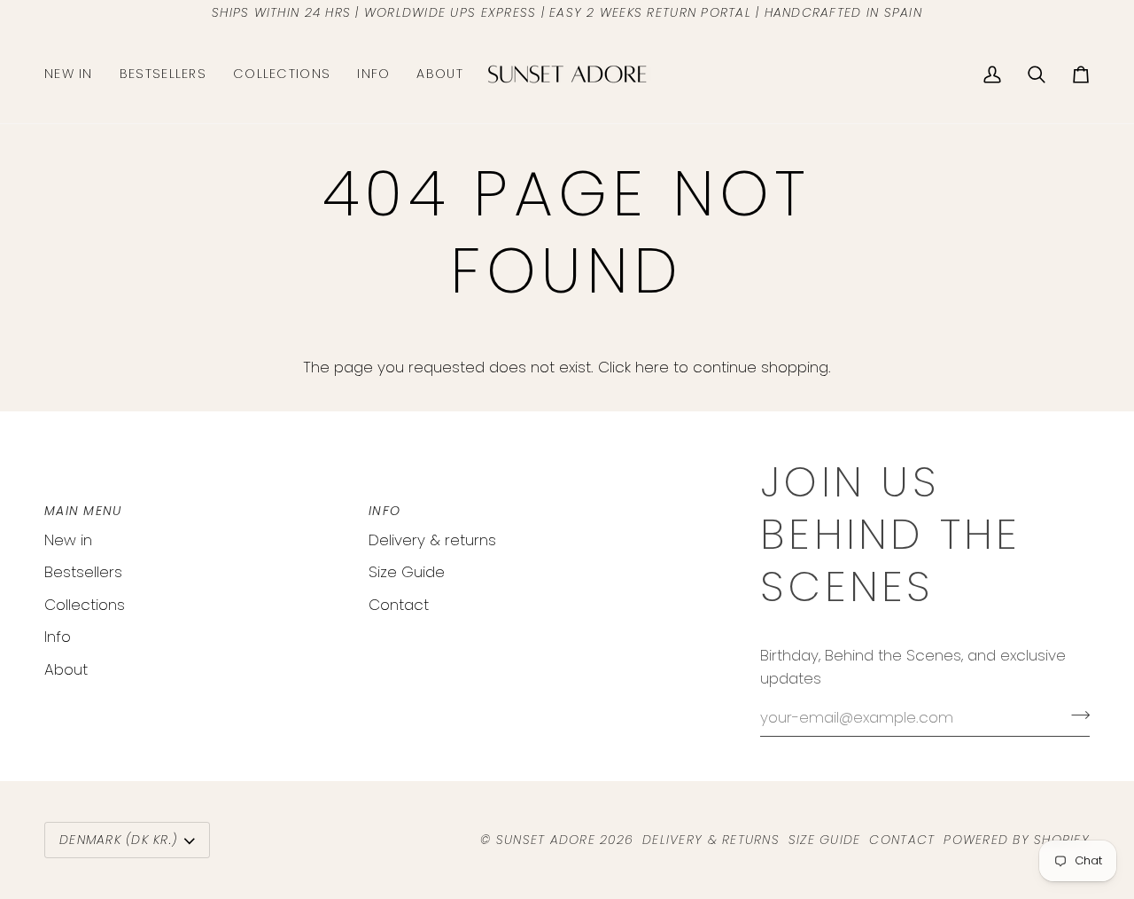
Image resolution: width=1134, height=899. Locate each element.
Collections (84, 604)
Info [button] (384, 511)
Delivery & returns (432, 540)
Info (57, 636)
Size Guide (407, 571)
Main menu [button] (82, 511)
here (652, 367)
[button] (282, 74)
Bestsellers (83, 571)
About (66, 669)
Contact (399, 604)
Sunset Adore (545, 839)
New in (68, 540)
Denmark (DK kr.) (118, 839)
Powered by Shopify (1017, 839)
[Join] (1075, 714)
